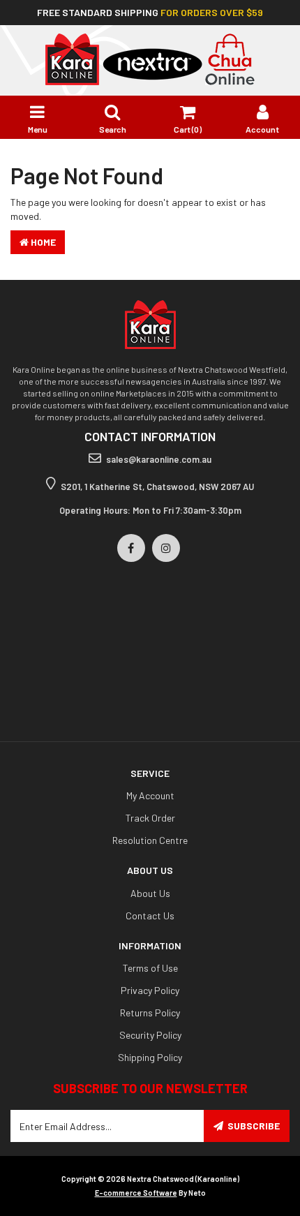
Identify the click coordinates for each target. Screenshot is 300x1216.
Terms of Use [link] (150, 968)
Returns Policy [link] (150, 1012)
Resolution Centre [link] (150, 840)
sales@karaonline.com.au (158, 459)
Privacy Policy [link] (150, 990)
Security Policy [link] (150, 1035)
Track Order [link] (150, 818)
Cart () (188, 129)
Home (42, 242)
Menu (37, 129)
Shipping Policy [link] (150, 1057)
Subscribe (253, 1126)
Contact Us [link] (150, 915)
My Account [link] (150, 795)
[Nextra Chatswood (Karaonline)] (150, 58)
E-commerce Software (136, 1192)
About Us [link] (150, 893)
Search (112, 129)
